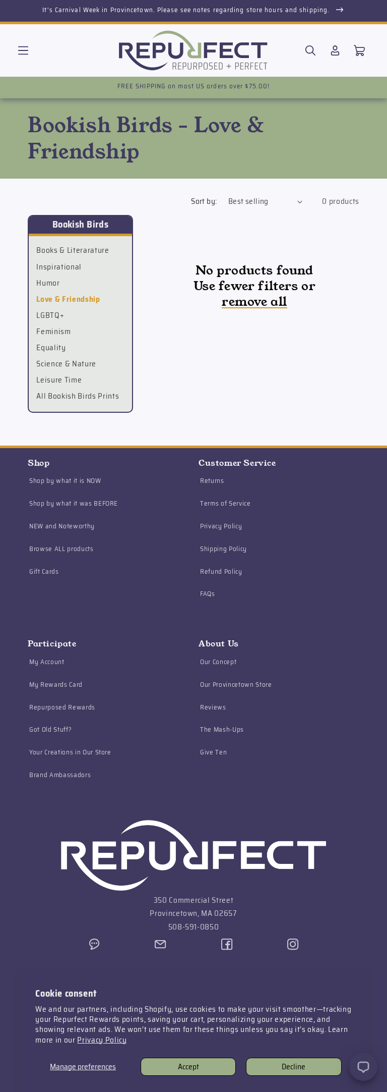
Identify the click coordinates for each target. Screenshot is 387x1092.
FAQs (207, 593)
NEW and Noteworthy (62, 526)
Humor (47, 283)
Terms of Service (225, 503)
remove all (254, 302)
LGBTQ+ (50, 315)
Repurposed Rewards (62, 707)
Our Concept (218, 662)
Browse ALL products (61, 548)
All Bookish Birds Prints (77, 396)
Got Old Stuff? (50, 729)
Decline (293, 1067)
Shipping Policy (223, 548)
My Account (46, 662)
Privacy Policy (101, 1040)
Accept (188, 1067)
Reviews (213, 707)
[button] (23, 50)
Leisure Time (59, 380)
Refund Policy (221, 571)
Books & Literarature (72, 250)
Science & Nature (66, 364)
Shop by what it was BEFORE (73, 503)
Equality (51, 348)
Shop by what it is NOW (65, 480)
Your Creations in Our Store (70, 752)
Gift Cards (44, 571)
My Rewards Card (56, 684)
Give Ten (213, 752)
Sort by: (204, 201)
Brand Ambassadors (60, 775)
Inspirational (59, 267)
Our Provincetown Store (236, 684)
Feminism (53, 331)
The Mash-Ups (222, 729)
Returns (212, 480)
